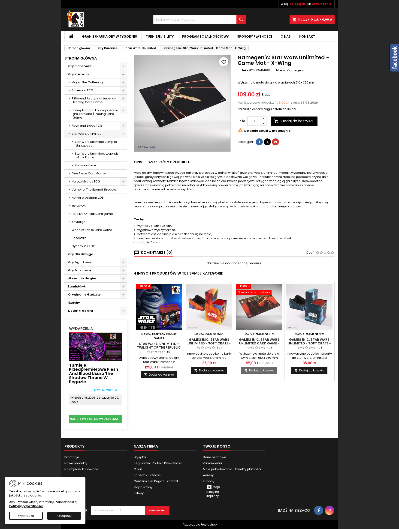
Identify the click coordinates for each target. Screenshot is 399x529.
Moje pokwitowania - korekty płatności (232, 469)
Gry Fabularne (79, 270)
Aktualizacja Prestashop (200, 524)
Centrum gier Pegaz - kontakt (156, 481)
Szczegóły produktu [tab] (169, 162)
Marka (281, 70)
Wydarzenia (81, 328)
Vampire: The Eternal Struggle (94, 189)
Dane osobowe (214, 457)
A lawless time (85, 165)
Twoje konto (216, 446)
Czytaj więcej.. (106, 390)
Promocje (71, 457)
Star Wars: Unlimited (87, 134)
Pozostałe (79, 238)
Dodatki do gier (81, 310)
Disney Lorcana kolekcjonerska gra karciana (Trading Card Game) (95, 114)
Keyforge (78, 222)
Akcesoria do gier (82, 278)
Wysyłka (140, 457)
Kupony (208, 481)
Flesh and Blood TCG (87, 125)
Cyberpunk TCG (83, 246)
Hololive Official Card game (92, 214)
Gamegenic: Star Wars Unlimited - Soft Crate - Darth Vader (309, 343)
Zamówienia (212, 463)
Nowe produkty (75, 463)
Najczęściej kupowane (81, 469)
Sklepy (139, 493)
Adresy (208, 475)
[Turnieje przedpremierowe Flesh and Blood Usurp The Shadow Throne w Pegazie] (95, 347)
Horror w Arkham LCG (87, 197)
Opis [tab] (138, 162)
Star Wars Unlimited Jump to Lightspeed (96, 144)
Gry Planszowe (79, 66)
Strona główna (80, 58)
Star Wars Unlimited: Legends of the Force (96, 155)
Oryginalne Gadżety (84, 294)
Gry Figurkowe (79, 262)
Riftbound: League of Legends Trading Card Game (94, 100)
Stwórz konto (322, 4)
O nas (286, 36)
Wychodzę (26, 516)
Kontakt (307, 36)
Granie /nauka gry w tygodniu (109, 36)
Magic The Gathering (87, 82)
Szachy (74, 302)
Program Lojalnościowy (205, 36)
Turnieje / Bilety (160, 36)
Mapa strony (143, 487)
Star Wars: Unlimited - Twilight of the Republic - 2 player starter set (159, 347)
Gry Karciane (78, 74)
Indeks (243, 70)
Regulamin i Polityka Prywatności (158, 463)
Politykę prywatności (26, 506)
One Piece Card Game (89, 173)
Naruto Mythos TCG (86, 181)
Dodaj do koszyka (293, 121)
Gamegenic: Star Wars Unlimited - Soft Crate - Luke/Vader (209, 343)
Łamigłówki (77, 286)
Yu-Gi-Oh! (79, 205)
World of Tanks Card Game (92, 230)
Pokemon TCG (82, 90)
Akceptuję (64, 516)
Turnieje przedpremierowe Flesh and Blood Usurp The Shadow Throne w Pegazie (93, 373)
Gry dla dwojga (80, 254)
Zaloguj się (297, 4)
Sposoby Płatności (254, 36)
